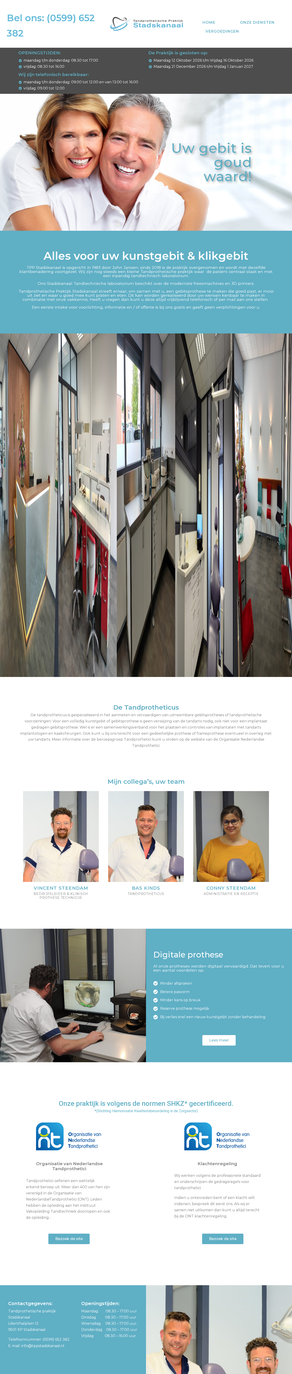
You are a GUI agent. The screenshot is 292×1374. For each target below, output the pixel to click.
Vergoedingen (222, 31)
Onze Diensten (257, 22)
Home (209, 22)
